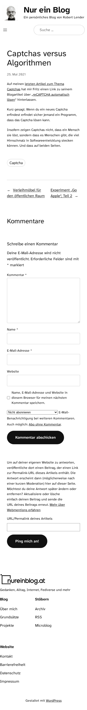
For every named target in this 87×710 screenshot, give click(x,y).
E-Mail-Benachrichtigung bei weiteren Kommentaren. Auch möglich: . (41, 418)
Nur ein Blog (47, 9)
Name (12, 329)
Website (13, 371)
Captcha (16, 162)
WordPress (54, 700)
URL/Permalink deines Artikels (29, 518)
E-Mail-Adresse (19, 350)
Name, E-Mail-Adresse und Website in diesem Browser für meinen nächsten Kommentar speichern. (40, 397)
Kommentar (17, 275)
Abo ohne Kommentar (45, 424)
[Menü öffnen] (5, 30)
